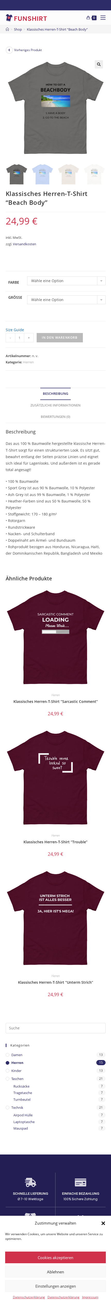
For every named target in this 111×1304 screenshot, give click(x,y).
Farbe (13, 282)
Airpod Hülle (23, 1115)
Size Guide (15, 329)
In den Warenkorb (60, 337)
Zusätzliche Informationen (55, 405)
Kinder (16, 1070)
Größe (15, 297)
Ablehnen (55, 1271)
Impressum (90, 1297)
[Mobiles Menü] (101, 18)
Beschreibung (55, 393)
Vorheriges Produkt (28, 50)
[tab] (56, 394)
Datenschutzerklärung (29, 1297)
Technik (17, 1107)
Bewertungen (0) (55, 417)
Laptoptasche (24, 1121)
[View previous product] (9, 50)
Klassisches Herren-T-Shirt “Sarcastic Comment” (55, 701)
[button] (103, 1223)
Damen (16, 1054)
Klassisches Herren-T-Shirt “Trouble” (55, 841)
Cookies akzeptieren (55, 1257)
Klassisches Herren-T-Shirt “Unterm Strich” (55, 982)
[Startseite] (7, 29)
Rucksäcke (21, 1086)
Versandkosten (24, 244)
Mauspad (20, 1128)
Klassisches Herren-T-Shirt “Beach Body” (57, 29)
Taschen (17, 1078)
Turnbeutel (21, 1099)
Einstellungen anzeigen (55, 1286)
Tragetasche (22, 1092)
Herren (28, 362)
